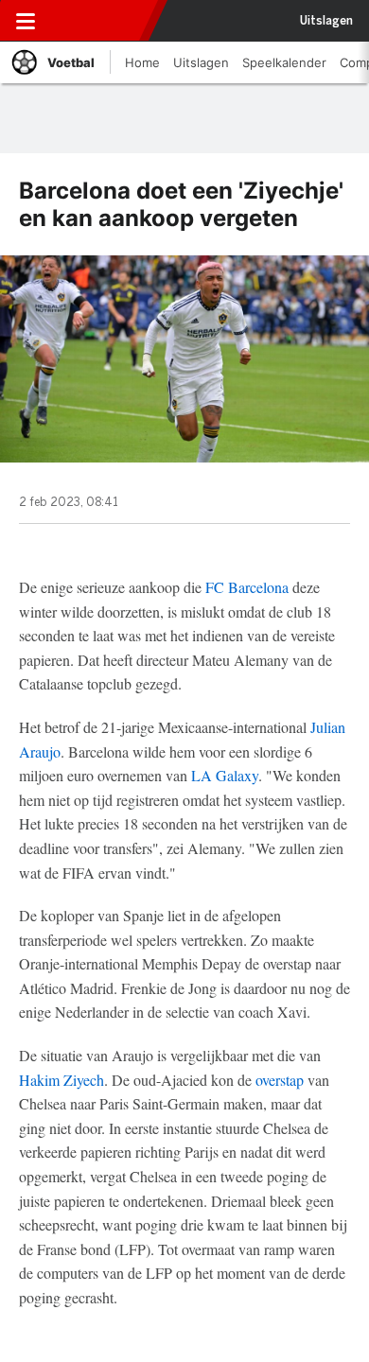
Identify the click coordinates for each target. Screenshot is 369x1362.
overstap (279, 1080)
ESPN (101, 21)
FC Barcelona (247, 587)
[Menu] (25, 21)
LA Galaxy (224, 775)
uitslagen (326, 20)
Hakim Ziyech (61, 1080)
